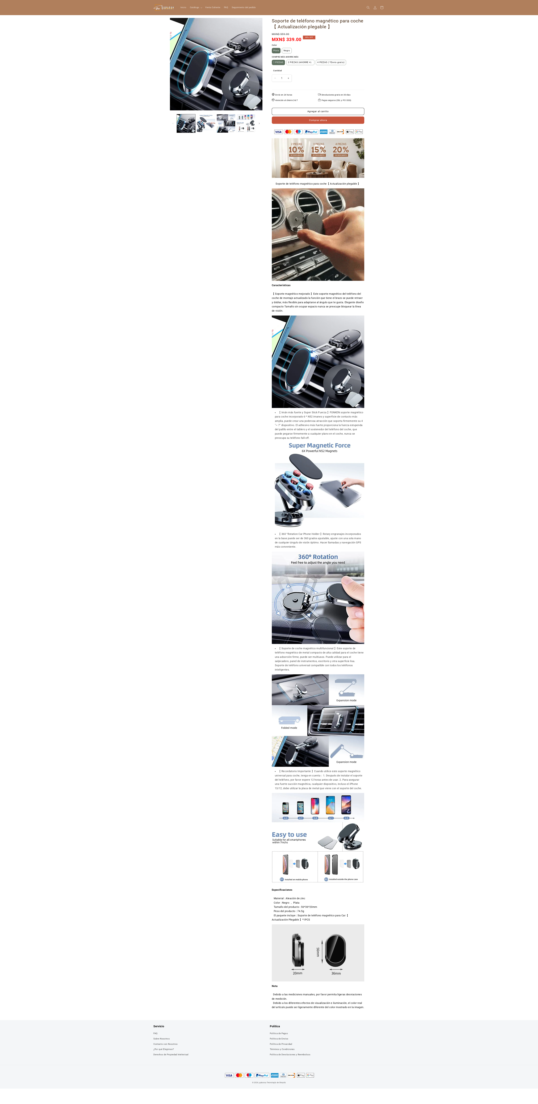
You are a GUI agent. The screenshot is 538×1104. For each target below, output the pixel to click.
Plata (276, 50)
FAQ (155, 1033)
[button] (195, 7)
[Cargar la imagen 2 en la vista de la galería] (206, 123)
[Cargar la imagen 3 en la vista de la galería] (226, 123)
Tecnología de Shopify (276, 1083)
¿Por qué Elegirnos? (163, 1049)
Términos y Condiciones (282, 1049)
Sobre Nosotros (161, 1038)
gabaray (262, 1083)
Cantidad (277, 71)
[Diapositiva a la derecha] (259, 123)
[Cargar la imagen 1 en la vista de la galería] (186, 123)
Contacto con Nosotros (165, 1044)
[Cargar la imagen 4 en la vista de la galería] (246, 123)
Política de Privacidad (281, 1044)
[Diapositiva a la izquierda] (173, 123)
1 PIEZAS (278, 62)
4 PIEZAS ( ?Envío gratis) (331, 62)
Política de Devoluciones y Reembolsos (290, 1054)
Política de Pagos (279, 1033)
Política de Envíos (279, 1038)
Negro (287, 50)
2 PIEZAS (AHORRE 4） (300, 62)
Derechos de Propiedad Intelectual (171, 1054)
